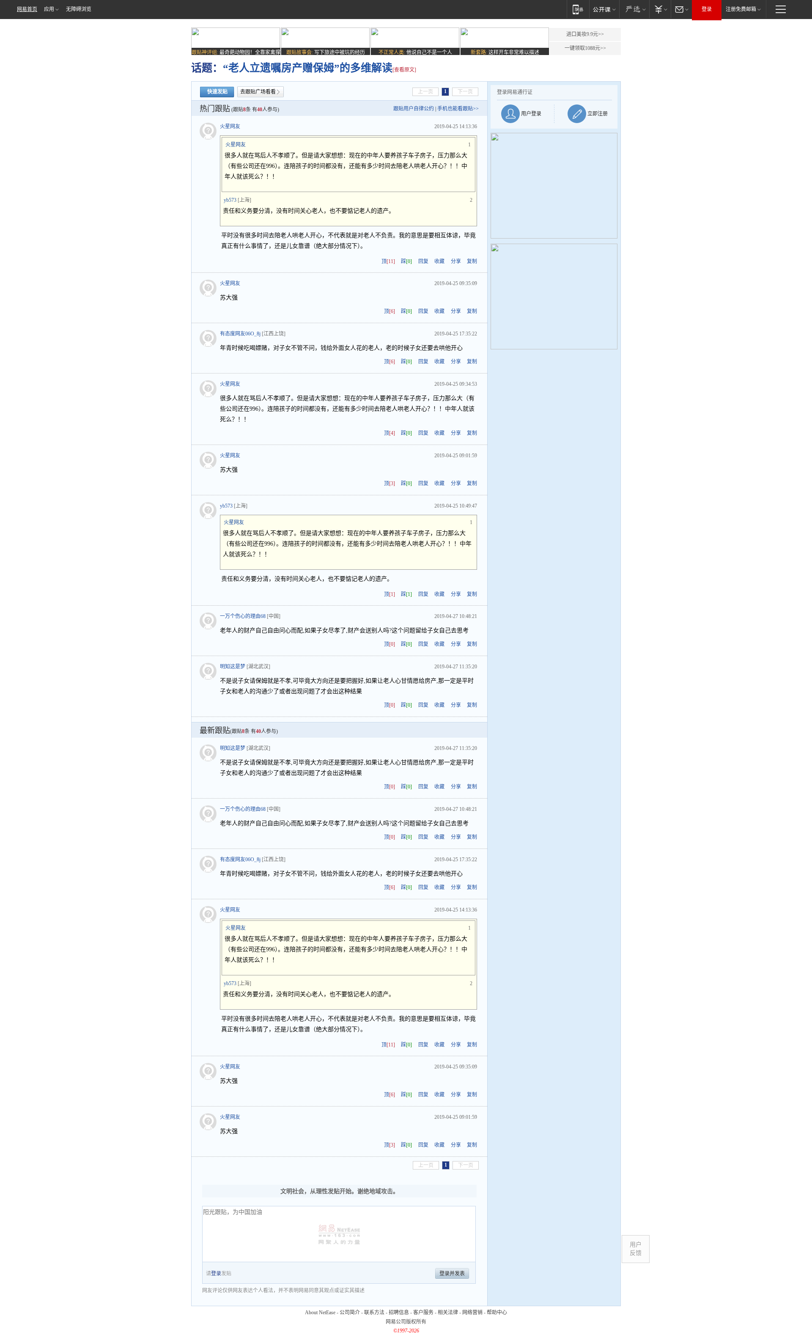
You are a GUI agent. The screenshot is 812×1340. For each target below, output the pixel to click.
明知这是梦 (232, 667)
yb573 (230, 200)
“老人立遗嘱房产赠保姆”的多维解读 (307, 68)
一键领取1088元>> (585, 48)
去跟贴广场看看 (258, 92)
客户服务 (423, 1312)
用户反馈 (636, 1248)
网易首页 (27, 9)
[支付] (660, 9)
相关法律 (448, 1312)
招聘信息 (399, 1312)
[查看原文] (404, 70)
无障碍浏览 (78, 9)
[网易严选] (634, 9)
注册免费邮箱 (741, 9)
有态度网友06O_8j (240, 334)
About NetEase (320, 1312)
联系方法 (374, 1312)
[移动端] (578, 9)
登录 (707, 9)
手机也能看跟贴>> (458, 109)
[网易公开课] (604, 9)
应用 (49, 9)
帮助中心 (497, 1312)
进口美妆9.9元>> (585, 34)
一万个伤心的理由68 (243, 616)
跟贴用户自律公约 (413, 109)
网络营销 (472, 1312)
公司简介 (350, 1312)
